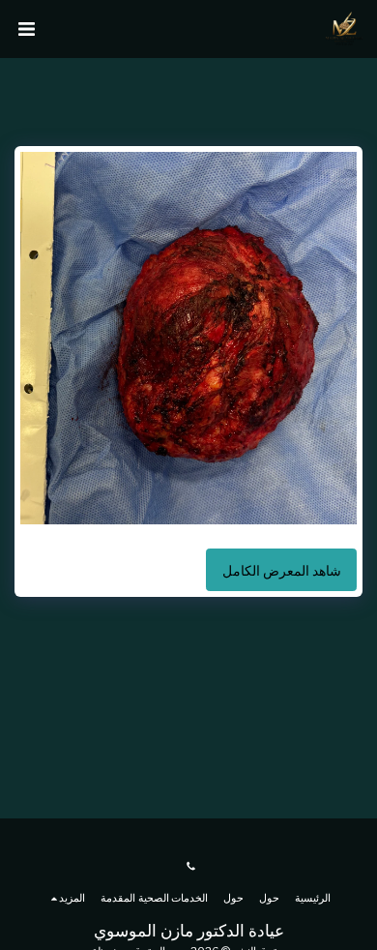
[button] (26, 29)
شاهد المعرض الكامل (281, 570)
